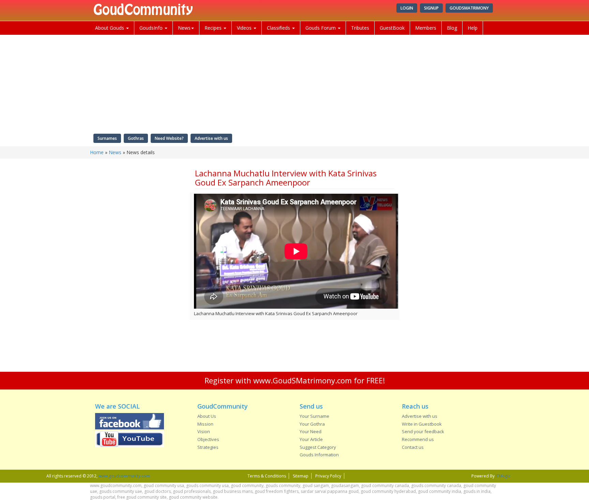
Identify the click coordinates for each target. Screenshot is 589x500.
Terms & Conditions (266, 476)
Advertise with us (211, 138)
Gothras (136, 138)
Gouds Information (319, 455)
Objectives (208, 439)
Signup (431, 8)
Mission (205, 424)
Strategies (207, 447)
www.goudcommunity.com (124, 476)
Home (97, 152)
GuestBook (392, 28)
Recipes (214, 28)
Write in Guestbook (422, 424)
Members (425, 28)
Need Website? (169, 138)
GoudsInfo (151, 28)
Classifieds (279, 28)
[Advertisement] (137, 267)
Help (473, 28)
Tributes (360, 28)
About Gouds (110, 28)
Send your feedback (423, 431)
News (184, 28)
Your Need (310, 431)
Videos (245, 28)
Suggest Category (318, 447)
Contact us (413, 447)
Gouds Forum (321, 28)
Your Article (311, 439)
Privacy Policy (328, 476)
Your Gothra (312, 424)
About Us (206, 416)
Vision (203, 431)
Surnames (107, 138)
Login (407, 8)
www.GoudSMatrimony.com (302, 380)
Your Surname (314, 416)
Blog (452, 28)
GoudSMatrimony (469, 8)
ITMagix (503, 476)
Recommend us (418, 439)
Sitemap (300, 476)
